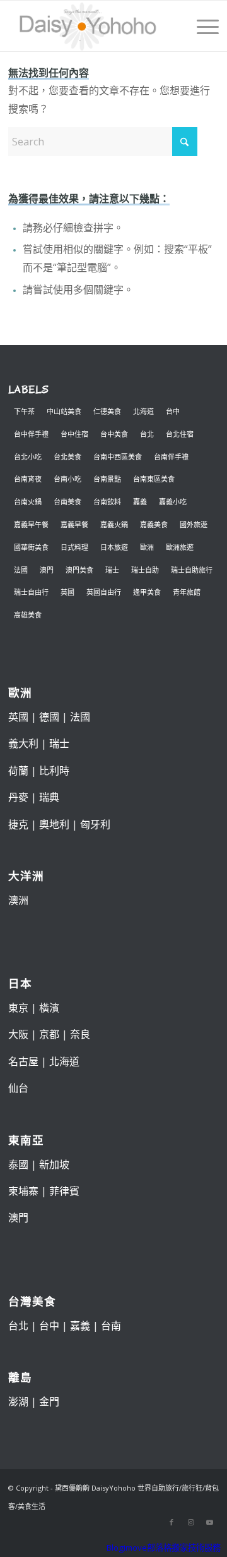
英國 (67, 592)
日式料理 (74, 547)
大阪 (18, 1034)
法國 (21, 570)
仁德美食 (107, 411)
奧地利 (54, 824)
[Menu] (201, 26)
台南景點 (107, 479)
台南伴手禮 (171, 456)
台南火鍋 (28, 501)
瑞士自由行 (31, 592)
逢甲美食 (147, 592)
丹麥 (18, 797)
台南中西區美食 (117, 456)
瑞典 (49, 797)
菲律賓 (64, 1191)
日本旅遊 (114, 547)
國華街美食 (31, 547)
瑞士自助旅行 (191, 570)
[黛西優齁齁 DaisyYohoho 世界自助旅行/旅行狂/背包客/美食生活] (92, 26)
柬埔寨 (23, 1191)
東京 (18, 1008)
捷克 (18, 824)
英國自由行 (103, 592)
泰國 (18, 1164)
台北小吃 (28, 456)
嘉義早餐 (74, 524)
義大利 (23, 743)
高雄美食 (28, 615)
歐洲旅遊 (180, 547)
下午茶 (24, 411)
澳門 (47, 570)
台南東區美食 (154, 479)
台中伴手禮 (31, 434)
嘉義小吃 (173, 501)
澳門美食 (79, 570)
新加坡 (54, 1164)
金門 (49, 1401)
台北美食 (67, 456)
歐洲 (147, 547)
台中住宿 (74, 434)
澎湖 (18, 1401)
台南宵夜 (28, 479)
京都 (49, 1034)
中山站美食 (64, 411)
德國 (49, 717)
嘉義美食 (154, 524)
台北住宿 (180, 434)
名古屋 (23, 1061)
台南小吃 (67, 479)
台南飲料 (107, 501)
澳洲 (18, 900)
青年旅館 (187, 592)
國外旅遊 (193, 524)
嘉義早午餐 (31, 524)
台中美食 (114, 434)
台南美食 (67, 501)
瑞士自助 (145, 570)
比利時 (54, 771)
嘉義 (140, 501)
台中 (173, 411)
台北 (147, 434)
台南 (111, 1326)
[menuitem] (201, 26)
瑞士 (112, 570)
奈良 (80, 1034)
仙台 (18, 1088)
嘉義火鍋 (114, 524)
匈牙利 (95, 824)
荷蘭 (18, 771)
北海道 (143, 411)
